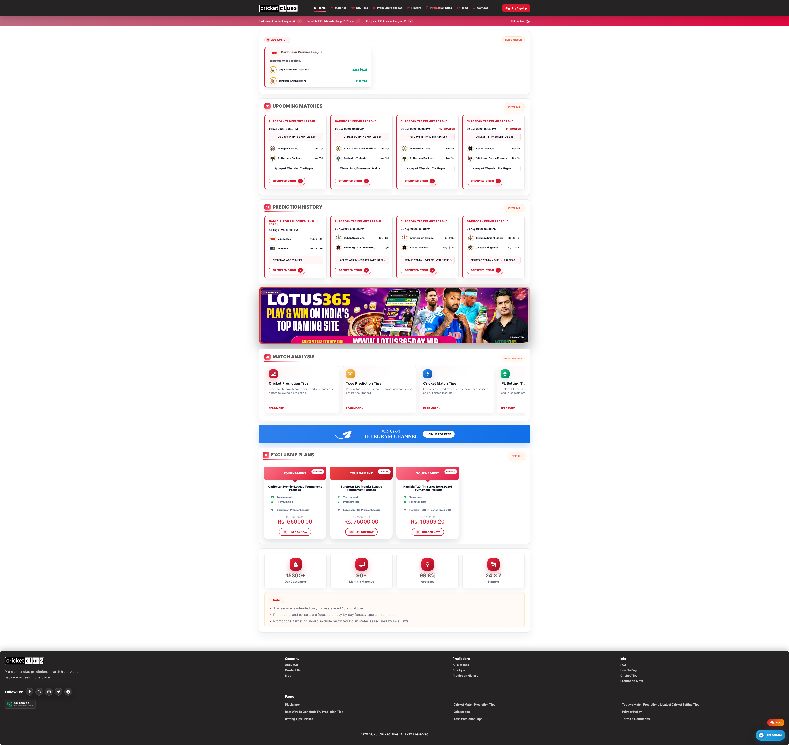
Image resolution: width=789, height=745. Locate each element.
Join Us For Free (439, 434)
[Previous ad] (502, 292)
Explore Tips (513, 358)
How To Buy (628, 670)
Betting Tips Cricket (299, 719)
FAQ (623, 665)
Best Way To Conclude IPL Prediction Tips (314, 711)
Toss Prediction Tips (468, 719)
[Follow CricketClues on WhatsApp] (39, 692)
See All (517, 456)
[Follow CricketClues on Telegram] (68, 692)
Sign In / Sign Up (516, 8)
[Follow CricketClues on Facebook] (29, 692)
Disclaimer (292, 704)
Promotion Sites (631, 681)
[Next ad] (524, 292)
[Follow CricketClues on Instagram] (49, 692)
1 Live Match (513, 39)
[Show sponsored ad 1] (512, 292)
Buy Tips (459, 670)
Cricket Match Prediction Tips (474, 704)
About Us (291, 665)
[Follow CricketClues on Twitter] (58, 692)
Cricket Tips (628, 675)
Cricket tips (462, 711)
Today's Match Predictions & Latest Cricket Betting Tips (660, 704)
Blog (288, 675)
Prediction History (465, 675)
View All (514, 107)
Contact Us (293, 670)
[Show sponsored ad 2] (516, 292)
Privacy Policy (632, 711)
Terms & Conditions (636, 719)
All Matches (461, 665)
